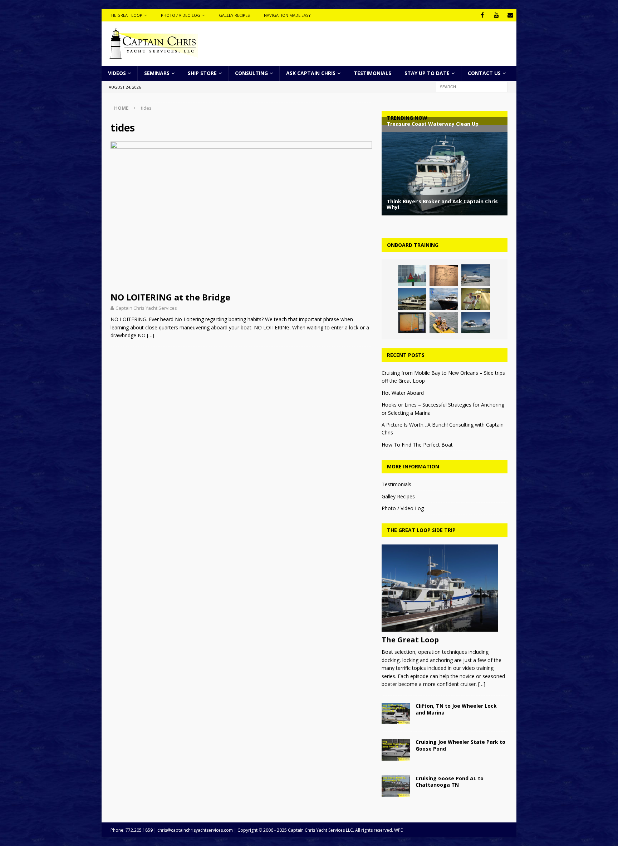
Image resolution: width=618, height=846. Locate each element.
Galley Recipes (234, 15)
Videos (117, 73)
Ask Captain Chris (310, 73)
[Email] (510, 15)
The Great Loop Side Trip (421, 530)
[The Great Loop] (444, 588)
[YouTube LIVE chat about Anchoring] (475, 299)
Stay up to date (427, 73)
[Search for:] (471, 86)
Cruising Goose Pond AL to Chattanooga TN (450, 781)
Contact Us (484, 73)
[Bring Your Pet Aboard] (444, 322)
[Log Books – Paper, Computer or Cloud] (444, 275)
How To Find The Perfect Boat (417, 444)
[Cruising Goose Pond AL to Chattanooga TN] (396, 786)
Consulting (251, 73)
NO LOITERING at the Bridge (170, 297)
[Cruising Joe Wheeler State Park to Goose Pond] (396, 749)
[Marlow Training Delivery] (444, 299)
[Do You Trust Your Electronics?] (412, 322)
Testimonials (372, 73)
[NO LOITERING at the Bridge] (241, 214)
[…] (150, 335)
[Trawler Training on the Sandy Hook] (475, 322)
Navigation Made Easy (287, 15)
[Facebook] (482, 15)
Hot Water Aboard (403, 392)
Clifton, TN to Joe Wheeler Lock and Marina (456, 709)
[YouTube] (496, 15)
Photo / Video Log (180, 15)
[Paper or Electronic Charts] (412, 275)
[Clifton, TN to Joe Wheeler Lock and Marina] (396, 713)
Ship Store (202, 73)
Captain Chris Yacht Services (146, 308)
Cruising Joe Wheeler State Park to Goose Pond (460, 745)
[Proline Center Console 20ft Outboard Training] (475, 275)
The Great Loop (125, 15)
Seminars (157, 73)
